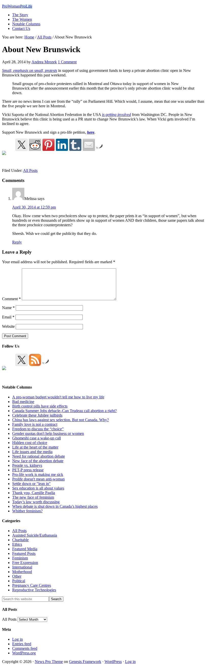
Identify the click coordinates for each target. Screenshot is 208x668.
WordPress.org (24, 653)
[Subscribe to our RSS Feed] (35, 360)
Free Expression (25, 562)
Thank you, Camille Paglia (33, 493)
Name (8, 308)
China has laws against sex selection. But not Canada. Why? (60, 420)
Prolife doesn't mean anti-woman (38, 479)
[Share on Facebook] (8, 157)
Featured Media (24, 549)
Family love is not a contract (34, 424)
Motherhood (22, 572)
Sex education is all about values (38, 488)
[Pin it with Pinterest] (48, 145)
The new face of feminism (33, 497)
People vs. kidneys (27, 465)
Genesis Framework (85, 661)
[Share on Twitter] (21, 145)
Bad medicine (23, 401)
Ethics (17, 544)
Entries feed (21, 644)
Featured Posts (24, 553)
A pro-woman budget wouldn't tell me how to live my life (58, 397)
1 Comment (67, 62)
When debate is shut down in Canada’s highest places (55, 506)
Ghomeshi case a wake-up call (36, 438)
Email (8, 317)
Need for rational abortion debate (38, 456)
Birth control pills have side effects (39, 406)
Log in (17, 639)
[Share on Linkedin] (62, 145)
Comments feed (24, 648)
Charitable (20, 540)
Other (16, 576)
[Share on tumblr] (75, 145)
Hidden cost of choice (29, 442)
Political (18, 581)
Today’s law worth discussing (36, 502)
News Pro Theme (49, 661)
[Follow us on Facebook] (8, 372)
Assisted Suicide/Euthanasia (34, 535)
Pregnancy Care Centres (31, 585)
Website (8, 326)
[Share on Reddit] (35, 145)
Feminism (20, 558)
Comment (11, 299)
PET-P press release (28, 470)
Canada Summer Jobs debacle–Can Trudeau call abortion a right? (64, 411)
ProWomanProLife (17, 6)
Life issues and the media (32, 452)
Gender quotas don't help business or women (48, 433)
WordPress (113, 661)
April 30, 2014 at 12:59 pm (34, 207)
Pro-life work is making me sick (37, 474)
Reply (17, 242)
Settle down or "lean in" (31, 483)
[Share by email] (89, 145)
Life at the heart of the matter (35, 447)
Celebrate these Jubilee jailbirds (37, 415)
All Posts (30, 170)
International (22, 567)
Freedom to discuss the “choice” (38, 429)
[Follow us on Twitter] (21, 360)
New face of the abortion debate (37, 461)
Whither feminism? (27, 511)
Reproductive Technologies (34, 590)
